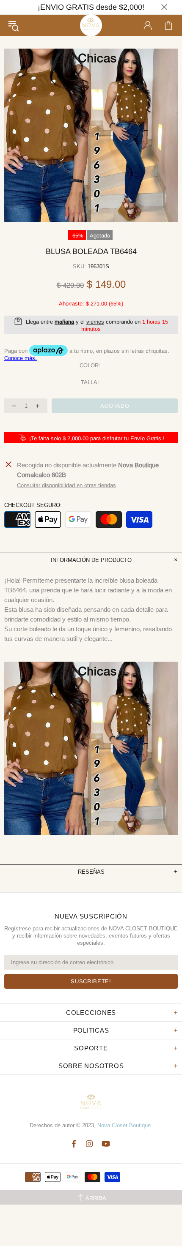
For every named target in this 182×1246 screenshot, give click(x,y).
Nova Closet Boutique (91, 25)
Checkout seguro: (33, 505)
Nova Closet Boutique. (124, 1125)
